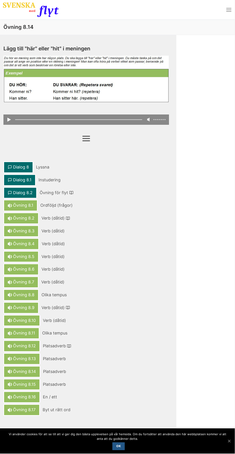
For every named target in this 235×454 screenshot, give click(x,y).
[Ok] (229, 441)
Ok (118, 446)
